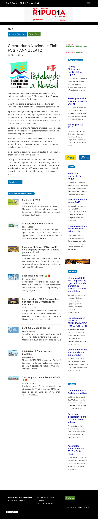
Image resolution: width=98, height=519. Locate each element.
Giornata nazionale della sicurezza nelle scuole (77, 229)
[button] (7, 14)
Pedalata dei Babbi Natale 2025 (77, 200)
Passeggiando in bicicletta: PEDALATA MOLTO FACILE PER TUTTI (77, 322)
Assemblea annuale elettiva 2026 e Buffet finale (76, 450)
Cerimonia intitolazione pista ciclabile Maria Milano (77, 418)
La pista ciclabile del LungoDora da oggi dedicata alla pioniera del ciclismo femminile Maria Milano (77, 284)
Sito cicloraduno (15, 182)
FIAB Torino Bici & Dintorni (21, 3)
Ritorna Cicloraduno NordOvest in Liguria (75, 70)
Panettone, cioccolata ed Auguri (75, 176)
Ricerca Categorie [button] (17, 34)
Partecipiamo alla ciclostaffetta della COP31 (77, 101)
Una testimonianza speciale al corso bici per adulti (77, 352)
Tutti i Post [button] (34, 34)
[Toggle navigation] (88, 3)
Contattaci (70, 498)
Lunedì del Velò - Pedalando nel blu (77, 392)
